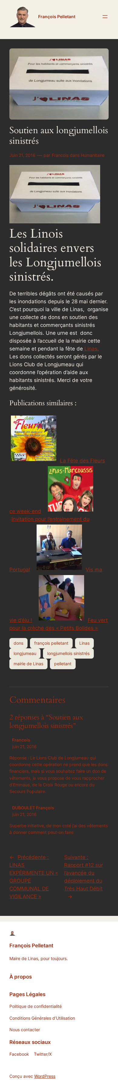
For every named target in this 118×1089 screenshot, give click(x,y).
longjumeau (25, 653)
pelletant (62, 663)
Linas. (91, 349)
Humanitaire (92, 155)
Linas (84, 643)
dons (18, 643)
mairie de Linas (28, 663)
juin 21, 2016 (24, 746)
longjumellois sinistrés (68, 653)
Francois (60, 155)
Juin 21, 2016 (22, 155)
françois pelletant (51, 643)
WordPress (44, 1076)
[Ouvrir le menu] (105, 16)
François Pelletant (56, 16)
